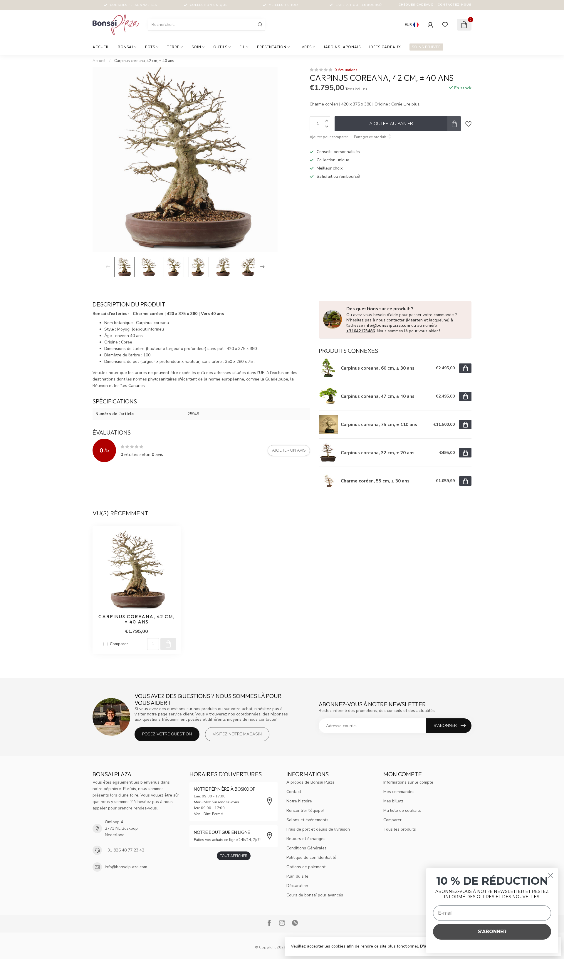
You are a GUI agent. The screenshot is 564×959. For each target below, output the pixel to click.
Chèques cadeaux (416, 5)
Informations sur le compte (408, 782)
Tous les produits (399, 829)
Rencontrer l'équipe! (305, 810)
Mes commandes (398, 791)
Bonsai (125, 47)
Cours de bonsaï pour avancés (314, 895)
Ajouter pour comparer (329, 136)
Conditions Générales (306, 848)
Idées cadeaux (385, 47)
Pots (150, 47)
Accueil (101, 47)
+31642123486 (360, 331)
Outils (220, 47)
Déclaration (297, 885)
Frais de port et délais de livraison (318, 829)
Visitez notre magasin (237, 734)
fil (242, 47)
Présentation (271, 47)
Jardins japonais (342, 47)
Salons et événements (307, 820)
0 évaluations (346, 69)
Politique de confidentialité (311, 857)
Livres (305, 47)
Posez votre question (167, 734)
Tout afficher (233, 856)
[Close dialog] (550, 875)
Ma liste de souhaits (402, 810)
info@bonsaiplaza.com (387, 325)
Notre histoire (299, 801)
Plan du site (297, 876)
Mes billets (393, 801)
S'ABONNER (492, 931)
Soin (196, 47)
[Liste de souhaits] (445, 25)
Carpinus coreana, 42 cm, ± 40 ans (144, 60)
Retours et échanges (305, 838)
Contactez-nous (454, 5)
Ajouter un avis (289, 450)
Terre (173, 47)
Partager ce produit (370, 136)
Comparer (119, 644)
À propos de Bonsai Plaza (310, 782)
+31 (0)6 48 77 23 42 (124, 850)
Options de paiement (305, 867)
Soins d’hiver (426, 47)
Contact (293, 791)
